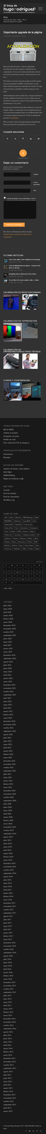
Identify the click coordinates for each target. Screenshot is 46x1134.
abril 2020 (7, 813)
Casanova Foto (9, 528)
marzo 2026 (8, 615)
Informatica (17, 535)
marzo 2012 (8, 1111)
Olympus (7, 542)
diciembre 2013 (9, 1058)
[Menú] (39, 9)
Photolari (6, 457)
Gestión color (8, 535)
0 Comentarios (16, 36)
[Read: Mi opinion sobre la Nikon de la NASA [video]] (5, 275)
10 (17, 572)
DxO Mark (7, 472)
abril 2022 (7, 747)
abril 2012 (7, 1108)
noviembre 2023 (9, 688)
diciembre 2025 (9, 625)
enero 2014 (7, 1055)
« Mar (5, 588)
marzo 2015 (8, 1008)
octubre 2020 (8, 797)
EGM (19, 531)
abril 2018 (7, 889)
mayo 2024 (7, 671)
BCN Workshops (28, 517)
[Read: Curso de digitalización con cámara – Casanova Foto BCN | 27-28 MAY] (5, 267)
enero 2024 (7, 681)
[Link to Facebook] (26, 1131)
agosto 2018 (8, 876)
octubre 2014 (8, 1025)
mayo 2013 (7, 1081)
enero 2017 (7, 939)
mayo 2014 (7, 1041)
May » (11, 588)
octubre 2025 (8, 632)
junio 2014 (7, 1038)
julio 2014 (7, 1035)
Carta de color (28, 524)
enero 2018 (7, 899)
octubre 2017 (8, 909)
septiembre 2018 (9, 873)
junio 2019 (7, 843)
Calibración (17, 521)
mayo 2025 (7, 642)
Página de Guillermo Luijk (13, 478)
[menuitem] (33, 9)
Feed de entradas (9, 493)
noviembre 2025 (9, 628)
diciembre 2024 (9, 655)
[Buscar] (33, 9)
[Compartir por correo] (38, 139)
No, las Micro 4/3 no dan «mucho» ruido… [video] (24, 280)
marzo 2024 (8, 678)
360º (6, 517)
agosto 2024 (8, 661)
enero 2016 (7, 979)
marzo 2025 (8, 648)
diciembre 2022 (9, 721)
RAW (35, 542)
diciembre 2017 (9, 903)
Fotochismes (8, 454)
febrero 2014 (8, 1051)
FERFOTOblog (9, 475)
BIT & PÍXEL (8, 429)
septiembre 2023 (9, 694)
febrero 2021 (8, 784)
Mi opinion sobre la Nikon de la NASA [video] (22, 274)
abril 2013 (7, 1084)
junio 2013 (7, 1078)
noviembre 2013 (9, 1061)
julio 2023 (7, 698)
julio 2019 (7, 840)
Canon (34, 521)
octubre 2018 (8, 870)
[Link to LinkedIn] (33, 1131)
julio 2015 (7, 995)
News (24, 36)
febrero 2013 (8, 1091)
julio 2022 (7, 737)
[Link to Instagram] (41, 1131)
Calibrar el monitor (10, 432)
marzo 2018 (8, 893)
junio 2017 (7, 922)
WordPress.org (9, 500)
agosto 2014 (8, 1032)
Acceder (6, 490)
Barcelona (18, 517)
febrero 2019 (8, 856)
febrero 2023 (8, 714)
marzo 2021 (8, 780)
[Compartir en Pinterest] (23, 139)
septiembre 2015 (9, 992)
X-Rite (24, 549)
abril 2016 (7, 969)
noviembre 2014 (9, 1022)
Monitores (23, 538)
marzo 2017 (8, 932)
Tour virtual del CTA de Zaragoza (16, 442)
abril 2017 (7, 929)
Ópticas (37, 549)
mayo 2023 (7, 704)
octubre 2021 (8, 767)
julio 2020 (7, 804)
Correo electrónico (36, 184)
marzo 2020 (8, 817)
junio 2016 (7, 962)
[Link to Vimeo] (37, 1131)
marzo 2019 (8, 853)
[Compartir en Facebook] (7, 139)
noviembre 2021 (9, 764)
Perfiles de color (9, 439)
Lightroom (8, 538)
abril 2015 (7, 1005)
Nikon (36, 538)
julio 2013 (7, 1075)
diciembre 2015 (9, 982)
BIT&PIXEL (8, 521)
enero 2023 (7, 718)
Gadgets (32, 531)
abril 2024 (7, 675)
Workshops (17, 549)
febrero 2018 (8, 896)
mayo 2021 (7, 777)
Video (37, 545)
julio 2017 (7, 919)
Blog (5, 17)
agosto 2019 (8, 837)
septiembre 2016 (9, 952)
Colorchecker (24, 528)
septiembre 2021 (9, 770)
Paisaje (14, 542)
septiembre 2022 (9, 731)
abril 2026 (7, 612)
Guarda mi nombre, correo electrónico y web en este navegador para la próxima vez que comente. (21, 200)
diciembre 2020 (9, 790)
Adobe (11, 517)
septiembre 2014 (9, 1028)
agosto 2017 (8, 916)
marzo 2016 (8, 972)
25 (23, 579)
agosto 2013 (8, 1071)
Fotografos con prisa (11, 436)
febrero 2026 (8, 618)
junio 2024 (7, 668)
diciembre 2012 (9, 1094)
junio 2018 (7, 883)
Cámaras (13, 531)
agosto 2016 (8, 956)
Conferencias (33, 528)
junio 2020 (7, 807)
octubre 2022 (8, 727)
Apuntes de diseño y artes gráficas (16, 468)
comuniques (14, 118)
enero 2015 (7, 1015)
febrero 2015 (8, 1012)
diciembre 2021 (9, 761)
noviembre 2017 (9, 906)
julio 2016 (7, 959)
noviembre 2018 (9, 866)
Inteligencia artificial (29, 535)
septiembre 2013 (9, 1068)
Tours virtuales (29, 545)
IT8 (38, 535)
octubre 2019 (8, 830)
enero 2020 (7, 823)
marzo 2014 (8, 1048)
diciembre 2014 (9, 1018)
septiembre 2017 (9, 913)
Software (14, 545)
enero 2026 (7, 622)
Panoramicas (21, 542)
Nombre (35, 175)
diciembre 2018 (9, 863)
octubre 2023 (8, 691)
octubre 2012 (8, 1101)
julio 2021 (7, 774)
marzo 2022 (8, 751)
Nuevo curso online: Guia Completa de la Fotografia (24, 259)
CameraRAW (26, 521)
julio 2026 (7, 605)
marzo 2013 (8, 1088)
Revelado (7, 545)
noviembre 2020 (9, 794)
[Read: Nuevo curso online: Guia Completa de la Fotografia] (5, 261)
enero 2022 (7, 757)
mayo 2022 (7, 744)
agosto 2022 (8, 734)
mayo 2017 (7, 926)
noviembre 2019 (9, 827)
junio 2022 (7, 741)
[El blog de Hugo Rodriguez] (19, 9)
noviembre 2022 (9, 724)
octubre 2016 (8, 949)
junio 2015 (7, 999)
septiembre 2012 (9, 1104)
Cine (16, 528)
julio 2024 (7, 665)
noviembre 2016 (9, 946)
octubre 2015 (8, 989)
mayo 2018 (7, 886)
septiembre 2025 (9, 635)
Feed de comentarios (11, 496)
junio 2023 (7, 701)
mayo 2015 (7, 1002)
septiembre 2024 (9, 658)
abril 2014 (7, 1045)
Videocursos (8, 549)
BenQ (36, 517)
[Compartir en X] (15, 139)
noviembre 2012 (9, 1098)
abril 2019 (7, 850)
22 (6, 579)
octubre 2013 (8, 1065)
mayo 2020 (7, 810)
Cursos (6, 531)
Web (34, 190)
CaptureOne (18, 524)
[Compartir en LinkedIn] (31, 139)
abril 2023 (7, 708)
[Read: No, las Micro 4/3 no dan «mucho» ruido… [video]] (5, 281)
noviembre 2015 (9, 985)
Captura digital (9, 524)
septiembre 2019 (9, 833)
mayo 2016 (7, 965)
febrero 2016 (8, 975)
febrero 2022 (8, 754)
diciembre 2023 (9, 685)
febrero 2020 (8, 820)
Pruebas (30, 542)
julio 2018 (7, 880)
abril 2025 (7, 645)
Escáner (25, 531)
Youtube (30, 549)
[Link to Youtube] (30, 1131)
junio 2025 (7, 638)
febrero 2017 (8, 936)
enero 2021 (7, 787)
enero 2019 (7, 860)
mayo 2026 (7, 609)
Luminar (15, 538)
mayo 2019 (7, 846)
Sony (21, 545)
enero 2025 (7, 651)
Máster (30, 538)
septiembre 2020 (9, 800)
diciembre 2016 (9, 942)
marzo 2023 (8, 711)
